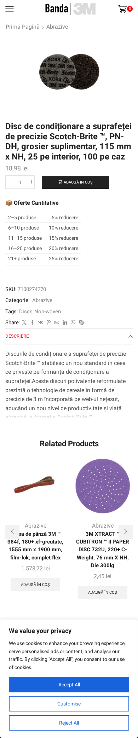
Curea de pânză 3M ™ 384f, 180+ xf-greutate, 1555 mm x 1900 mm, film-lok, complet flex (35, 546)
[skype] (80, 322)
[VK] (40, 322)
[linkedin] (65, 322)
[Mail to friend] (57, 322)
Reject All (69, 723)
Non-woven (47, 311)
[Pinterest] (49, 322)
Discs (26, 311)
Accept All (69, 684)
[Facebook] (32, 322)
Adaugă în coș (78, 182)
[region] (69, 678)
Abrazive (57, 26)
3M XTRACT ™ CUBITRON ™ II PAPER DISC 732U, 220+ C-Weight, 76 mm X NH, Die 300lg (102, 550)
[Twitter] (24, 322)
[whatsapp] (73, 322)
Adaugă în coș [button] (35, 584)
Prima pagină (23, 26)
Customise (69, 704)
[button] (12, 532)
